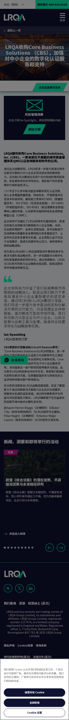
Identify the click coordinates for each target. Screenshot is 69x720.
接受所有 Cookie (34, 692)
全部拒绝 (34, 702)
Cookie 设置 (34, 712)
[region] (34, 689)
